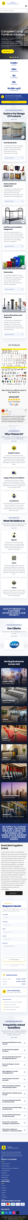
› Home (3, 1185)
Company (5, 921)
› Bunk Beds (4, 1173)
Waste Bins (8, 272)
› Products (3, 1190)
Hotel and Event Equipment (10, 185)
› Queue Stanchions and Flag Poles (10, 1168)
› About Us (3, 1188)
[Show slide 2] (13, 57)
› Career (3, 1195)
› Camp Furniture (5, 1163)
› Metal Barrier (4, 1177)
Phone (4, 936)
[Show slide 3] (15, 57)
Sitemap (21, 1219)
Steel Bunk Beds (10, 143)
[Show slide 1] (10, 57)
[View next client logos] (26, 645)
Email (4, 928)
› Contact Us (4, 1197)
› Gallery (3, 1192)
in (6, 1213)
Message (5, 943)
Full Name (5, 914)
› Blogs (3, 1199)
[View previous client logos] (2, 645)
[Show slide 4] (17, 57)
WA (3, 1212)
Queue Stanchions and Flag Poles (13, 316)
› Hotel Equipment (5, 1170)
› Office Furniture (5, 1166)
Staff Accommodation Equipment (13, 228)
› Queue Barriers (5, 1179)
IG (13, 1212)
